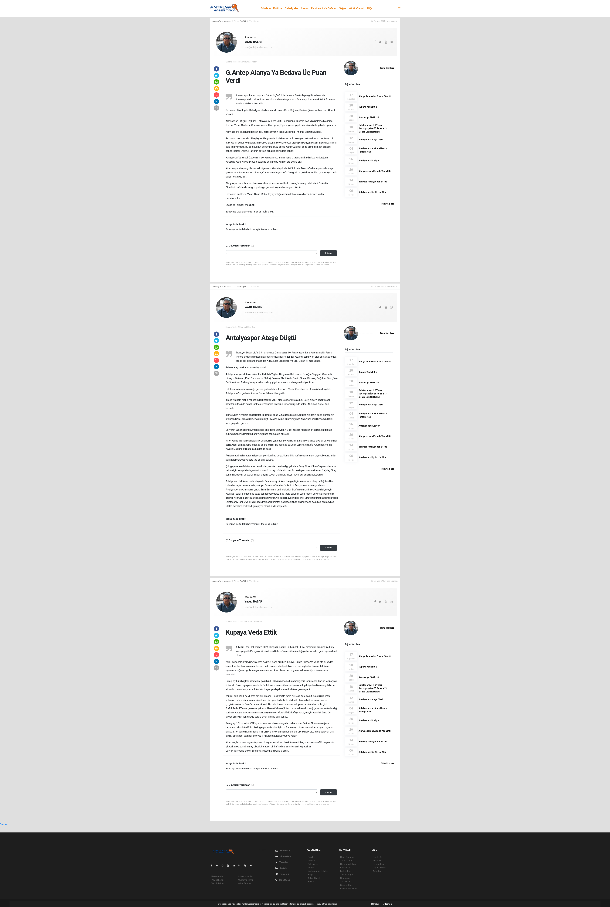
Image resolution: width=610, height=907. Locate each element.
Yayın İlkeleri (217, 880)
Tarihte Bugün (347, 874)
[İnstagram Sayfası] (224, 865)
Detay (376, 904)
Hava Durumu (347, 857)
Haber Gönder (244, 883)
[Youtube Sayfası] (229, 865)
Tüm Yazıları (387, 68)
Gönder (328, 253)
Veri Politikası (217, 883)
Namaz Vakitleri (348, 864)
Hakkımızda (217, 876)
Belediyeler (291, 8)
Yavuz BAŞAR (240, 21)
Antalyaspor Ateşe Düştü (371, 139)
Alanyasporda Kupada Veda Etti (374, 171)
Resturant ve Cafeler (324, 8)
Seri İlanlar (345, 881)
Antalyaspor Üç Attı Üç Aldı (372, 192)
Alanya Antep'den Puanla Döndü (374, 96)
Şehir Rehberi (346, 885)
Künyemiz (284, 874)
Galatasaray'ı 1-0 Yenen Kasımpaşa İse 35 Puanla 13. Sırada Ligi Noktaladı (373, 128)
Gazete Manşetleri (349, 888)
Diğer (370, 8)
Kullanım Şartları (245, 876)
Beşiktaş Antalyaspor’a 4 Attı (373, 181)
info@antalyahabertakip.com (259, 47)
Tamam (388, 904)
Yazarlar (227, 21)
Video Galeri (285, 856)
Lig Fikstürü (345, 871)
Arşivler (283, 868)
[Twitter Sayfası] (218, 865)
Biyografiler (378, 864)
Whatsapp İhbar (245, 880)
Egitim (311, 881)
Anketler (377, 860)
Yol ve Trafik (346, 860)
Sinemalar (345, 878)
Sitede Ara (378, 857)
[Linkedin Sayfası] (235, 865)
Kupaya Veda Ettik (368, 107)
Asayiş (304, 8)
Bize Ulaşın (285, 880)
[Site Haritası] (246, 865)
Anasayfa (216, 21)
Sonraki (3, 824)
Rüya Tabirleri (379, 867)
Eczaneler (345, 867)
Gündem (266, 8)
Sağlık (342, 8)
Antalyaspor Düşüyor (369, 160)
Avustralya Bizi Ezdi (369, 117)
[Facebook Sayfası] (213, 865)
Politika (277, 8)
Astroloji (377, 871)
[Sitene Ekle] (252, 865)
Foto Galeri (285, 850)
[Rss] (240, 865)
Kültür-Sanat (356, 8)
